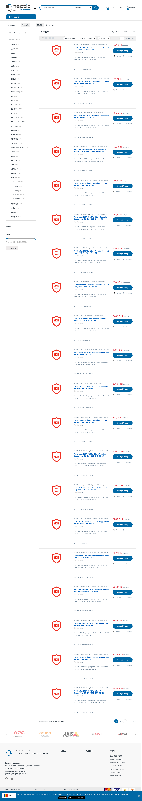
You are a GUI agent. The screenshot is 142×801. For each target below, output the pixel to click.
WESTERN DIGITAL (20, 147)
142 (133, 721)
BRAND (39, 25)
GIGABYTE (17, 87)
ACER (15, 45)
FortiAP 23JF (88, 112)
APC (14, 165)
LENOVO (16, 109)
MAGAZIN (25, 25)
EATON (16, 173)
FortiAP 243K (88, 485)
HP (14, 96)
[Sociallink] (6, 778)
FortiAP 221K (88, 78)
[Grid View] (50, 38)
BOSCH (15, 160)
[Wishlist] (114, 7)
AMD (14, 53)
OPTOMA (16, 126)
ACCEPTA (62, 798)
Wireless (106, 78)
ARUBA (16, 169)
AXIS (15, 156)
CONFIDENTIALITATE (76, 798)
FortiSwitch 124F (103, 282)
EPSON (15, 83)
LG (14, 113)
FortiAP (81, 78)
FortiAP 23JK (88, 315)
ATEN (14, 70)
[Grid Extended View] (46, 38)
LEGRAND (16, 105)
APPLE (15, 57)
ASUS (15, 66)
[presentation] (135, 734)
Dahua (15, 178)
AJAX (14, 49)
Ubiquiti (16, 217)
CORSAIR (15, 75)
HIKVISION (17, 92)
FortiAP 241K (88, 417)
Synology (16, 204)
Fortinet (81, 45)
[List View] (43, 38)
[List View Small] (53, 38)
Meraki (15, 212)
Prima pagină (10, 25)
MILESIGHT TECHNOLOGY (22, 122)
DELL (15, 79)
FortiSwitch (93, 45)
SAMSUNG (16, 135)
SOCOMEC (16, 143)
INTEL (15, 100)
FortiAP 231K (88, 180)
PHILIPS (15, 130)
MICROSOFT (17, 117)
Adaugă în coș (122, 51)
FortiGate (18, 195)
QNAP (15, 208)
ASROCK (16, 62)
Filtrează (12, 248)
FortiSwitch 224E (103, 552)
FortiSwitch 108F (103, 45)
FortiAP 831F (88, 518)
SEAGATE (16, 139)
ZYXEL (15, 152)
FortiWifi (17, 187)
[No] (139, 796)
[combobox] (56, 7)
